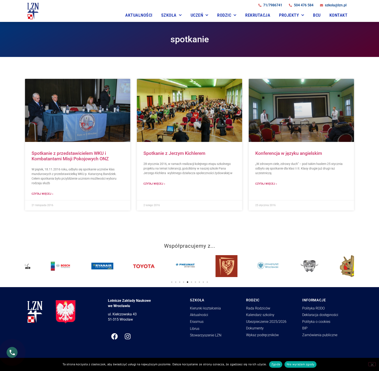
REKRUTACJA (257, 15)
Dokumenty (255, 328)
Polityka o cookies (316, 322)
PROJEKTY (289, 15)
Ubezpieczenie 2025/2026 (266, 322)
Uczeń (197, 15)
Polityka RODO (313, 308)
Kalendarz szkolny (260, 315)
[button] (27, 264)
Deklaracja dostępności (320, 315)
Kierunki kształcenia (205, 308)
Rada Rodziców (258, 308)
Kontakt (338, 15)
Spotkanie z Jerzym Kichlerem (174, 153)
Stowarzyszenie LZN (205, 335)
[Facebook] (114, 336)
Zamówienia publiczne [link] (319, 335)
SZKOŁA (169, 15)
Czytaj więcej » (42, 193)
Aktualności (138, 15)
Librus (194, 329)
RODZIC (224, 15)
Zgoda (275, 364)
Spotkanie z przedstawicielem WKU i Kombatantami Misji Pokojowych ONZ (70, 156)
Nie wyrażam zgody (300, 364)
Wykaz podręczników (262, 335)
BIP (304, 328)
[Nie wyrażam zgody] (372, 364)
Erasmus (197, 322)
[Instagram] (127, 336)
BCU (317, 15)
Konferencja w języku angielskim (288, 153)
